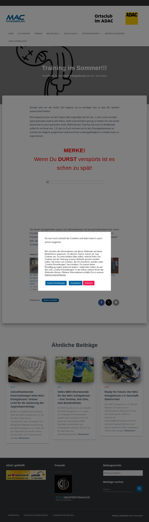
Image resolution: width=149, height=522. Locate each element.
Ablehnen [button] (89, 283)
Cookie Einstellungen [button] (56, 283)
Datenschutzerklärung (55, 275)
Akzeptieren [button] (76, 283)
